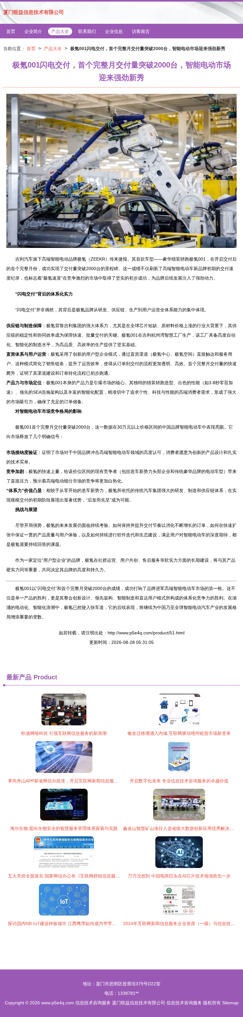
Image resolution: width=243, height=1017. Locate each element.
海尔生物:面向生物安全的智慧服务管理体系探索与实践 (64, 828)
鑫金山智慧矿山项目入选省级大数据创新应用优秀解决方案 (180, 828)
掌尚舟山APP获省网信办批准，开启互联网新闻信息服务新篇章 (70, 780)
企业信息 (114, 31)
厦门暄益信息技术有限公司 (33, 12)
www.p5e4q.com (57, 1002)
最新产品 (19, 677)
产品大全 (60, 31)
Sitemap (230, 1002)
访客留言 (141, 31)
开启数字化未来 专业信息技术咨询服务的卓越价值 (179, 780)
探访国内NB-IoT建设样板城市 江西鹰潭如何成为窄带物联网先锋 (71, 923)
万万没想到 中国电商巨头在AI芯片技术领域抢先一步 (179, 875)
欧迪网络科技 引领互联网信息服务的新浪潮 (64, 733)
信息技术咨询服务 (93, 1002)
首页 (10, 31)
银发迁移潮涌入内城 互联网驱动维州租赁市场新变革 (179, 733)
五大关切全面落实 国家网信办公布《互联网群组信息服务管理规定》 (75, 875)
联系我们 (87, 31)
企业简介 (33, 31)
